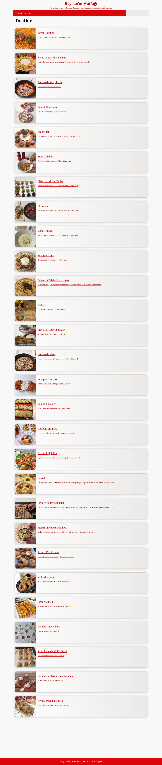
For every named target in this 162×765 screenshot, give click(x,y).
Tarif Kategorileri (22, 13)
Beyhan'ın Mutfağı (81, 3)
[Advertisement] (81, 737)
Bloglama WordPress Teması (73, 761)
